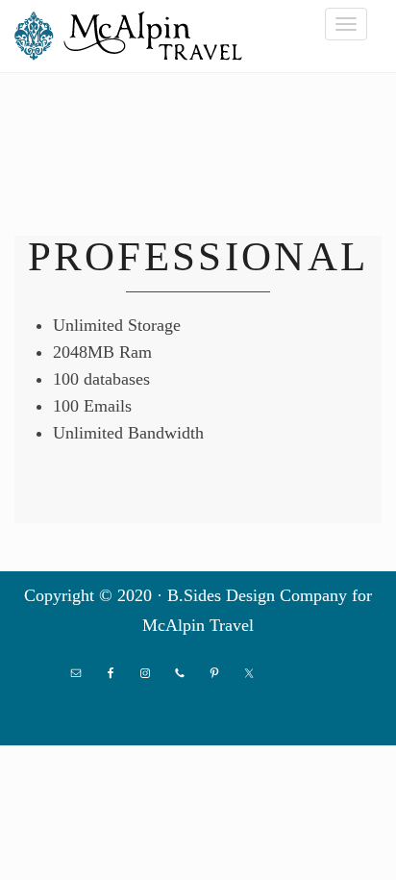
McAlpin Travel (134, 36)
